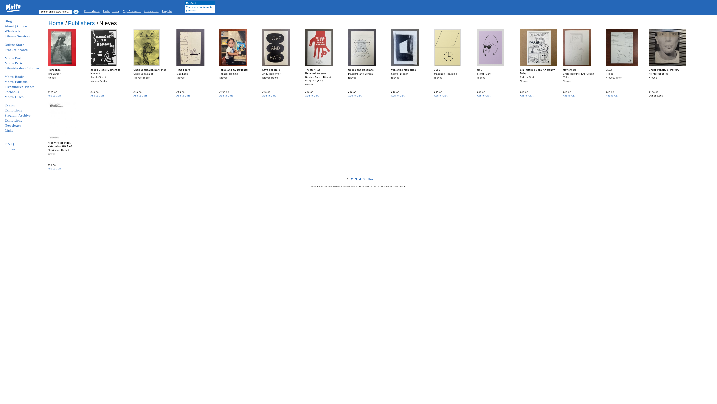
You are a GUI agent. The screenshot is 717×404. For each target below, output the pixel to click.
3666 (437, 70)
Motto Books (14, 77)
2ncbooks (12, 92)
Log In (167, 11)
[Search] (76, 12)
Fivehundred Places (20, 87)
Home (56, 23)
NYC (479, 70)
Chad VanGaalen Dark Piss (150, 70)
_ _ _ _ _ (11, 135)
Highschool (54, 70)
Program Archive (18, 115)
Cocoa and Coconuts (361, 70)
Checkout (151, 11)
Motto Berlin (14, 58)
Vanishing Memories (403, 70)
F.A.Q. (10, 144)
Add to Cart (54, 95)
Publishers (92, 11)
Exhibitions (13, 110)
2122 (609, 70)
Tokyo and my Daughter (234, 70)
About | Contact (17, 26)
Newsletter (13, 125)
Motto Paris (14, 63)
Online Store (14, 45)
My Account (132, 11)
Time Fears (183, 70)
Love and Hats (271, 70)
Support (11, 149)
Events (10, 105)
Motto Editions (16, 82)
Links (9, 130)
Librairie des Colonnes (22, 68)
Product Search (16, 50)
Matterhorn (570, 70)
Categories (111, 11)
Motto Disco (14, 97)
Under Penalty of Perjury (664, 70)
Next (371, 179)
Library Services (17, 36)
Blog (8, 21)
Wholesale (13, 31)
